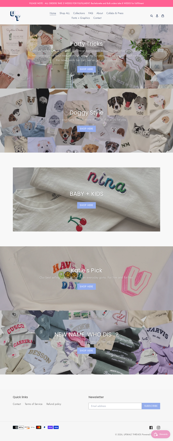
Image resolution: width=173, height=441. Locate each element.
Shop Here (86, 128)
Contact (17, 404)
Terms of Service (33, 404)
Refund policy (53, 404)
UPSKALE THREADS (132, 434)
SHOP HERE (86, 69)
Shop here (86, 286)
